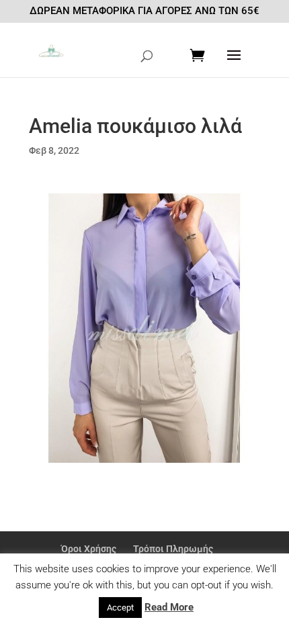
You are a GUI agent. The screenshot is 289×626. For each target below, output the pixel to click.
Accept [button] (120, 607)
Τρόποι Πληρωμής (173, 548)
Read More (169, 607)
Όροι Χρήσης (88, 548)
